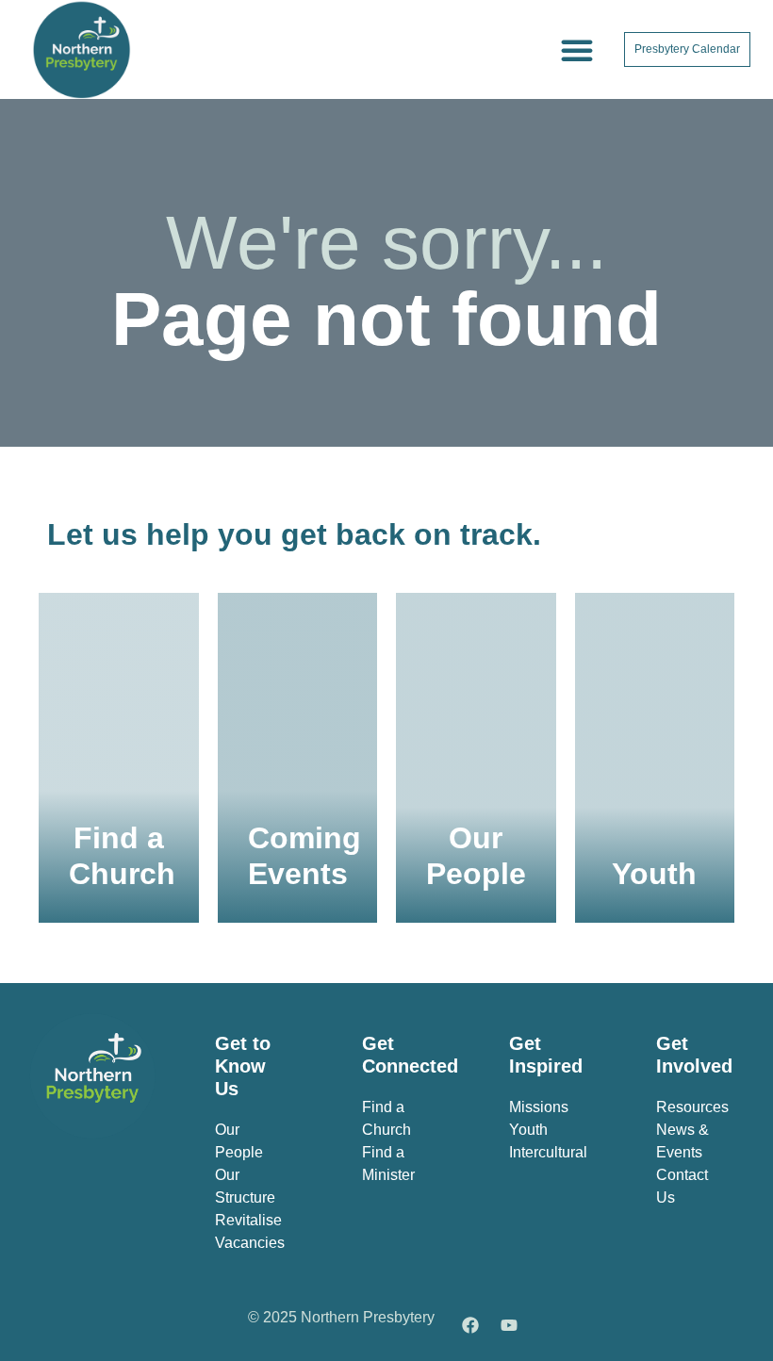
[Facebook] (470, 1325)
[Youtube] (509, 1325)
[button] (576, 50)
